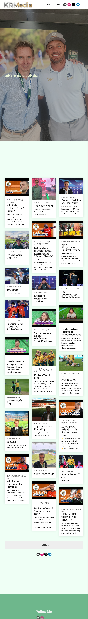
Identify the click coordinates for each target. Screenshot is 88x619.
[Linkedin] (78, 4)
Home (49, 4)
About (58, 4)
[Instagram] (69, 4)
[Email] (65, 4)
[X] (73, 4)
